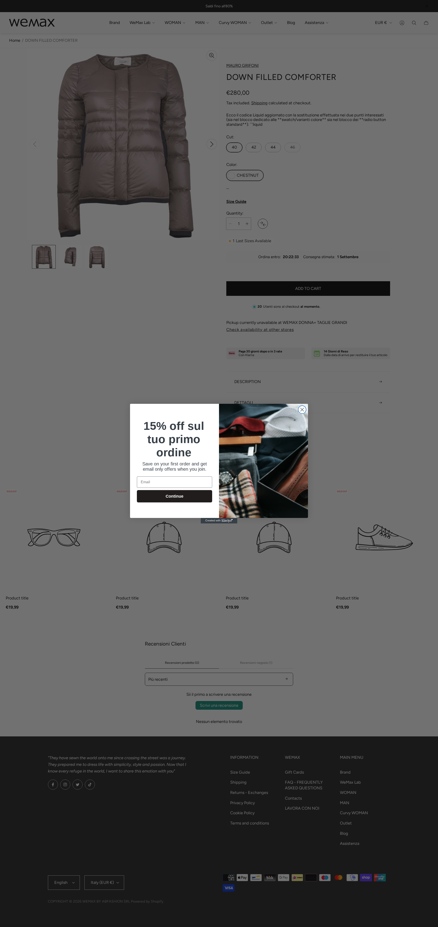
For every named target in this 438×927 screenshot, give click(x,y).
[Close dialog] (302, 410)
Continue (174, 496)
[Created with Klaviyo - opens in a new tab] (219, 520)
